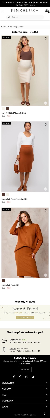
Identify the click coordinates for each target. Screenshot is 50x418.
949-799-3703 (22, 349)
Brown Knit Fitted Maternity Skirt (14, 199)
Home (3, 27)
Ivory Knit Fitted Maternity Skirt (13, 113)
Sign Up (25, 370)
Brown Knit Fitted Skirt (10, 285)
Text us (13, 348)
